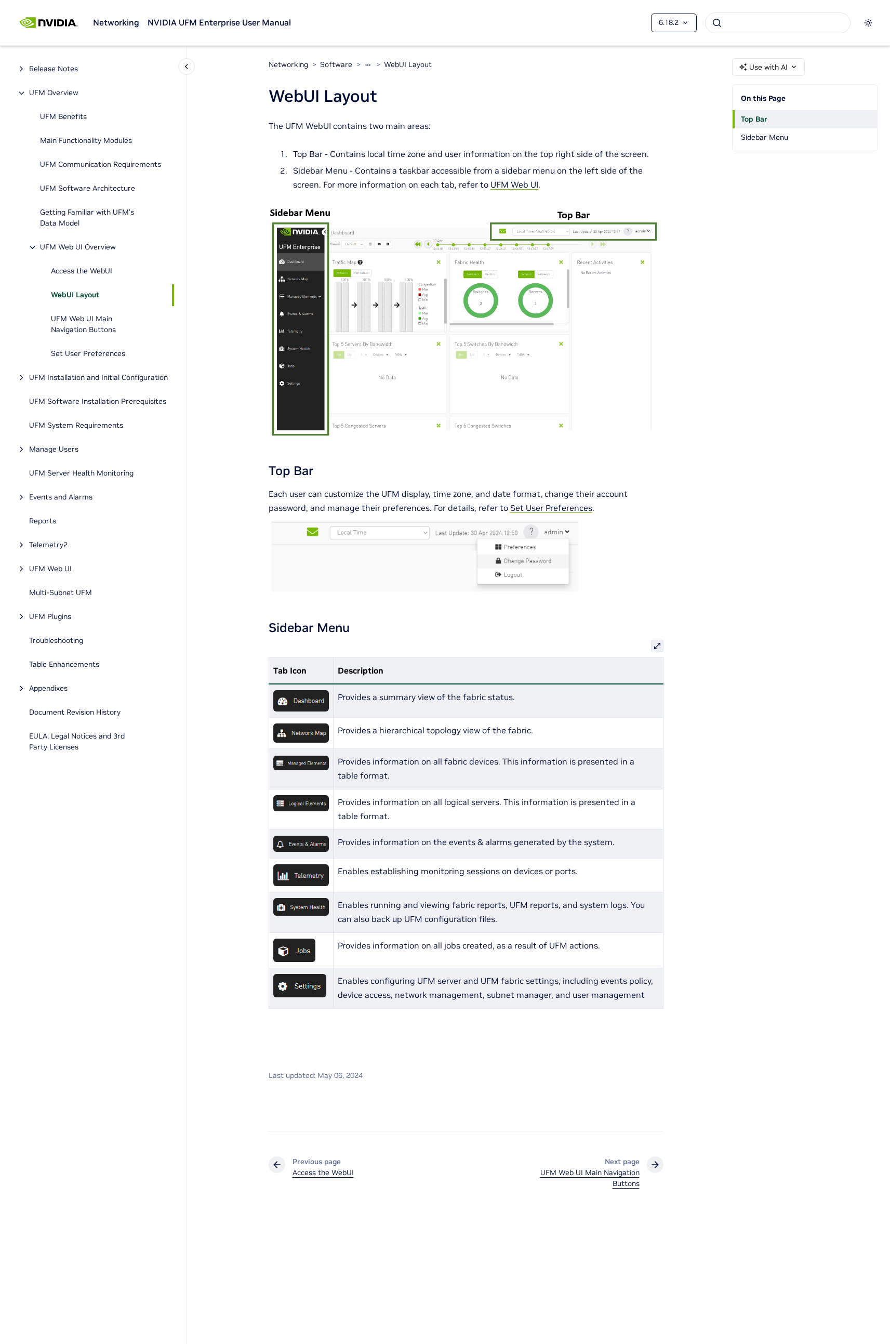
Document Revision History (75, 712)
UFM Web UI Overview (78, 247)
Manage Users (53, 449)
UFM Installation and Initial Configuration (98, 378)
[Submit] (717, 23)
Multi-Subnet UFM (61, 593)
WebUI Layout (75, 295)
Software (336, 64)
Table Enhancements (64, 664)
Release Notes (53, 69)
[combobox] (778, 23)
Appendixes (48, 688)
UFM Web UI (50, 569)
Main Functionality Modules (86, 141)
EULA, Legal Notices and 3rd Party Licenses (77, 742)
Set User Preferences (88, 354)
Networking (116, 22)
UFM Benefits (63, 117)
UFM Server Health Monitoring (81, 473)
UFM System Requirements (76, 425)
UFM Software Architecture (87, 188)
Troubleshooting (56, 640)
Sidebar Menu (764, 137)
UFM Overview (53, 93)
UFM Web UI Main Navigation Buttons (83, 324)
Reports (42, 521)
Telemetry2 (48, 545)
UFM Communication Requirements (100, 164)
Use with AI (768, 67)
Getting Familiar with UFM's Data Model (87, 218)
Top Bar (754, 119)
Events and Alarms (60, 497)
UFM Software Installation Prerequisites (97, 401)
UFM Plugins (50, 617)
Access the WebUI (81, 271)
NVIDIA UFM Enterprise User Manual (219, 22)
